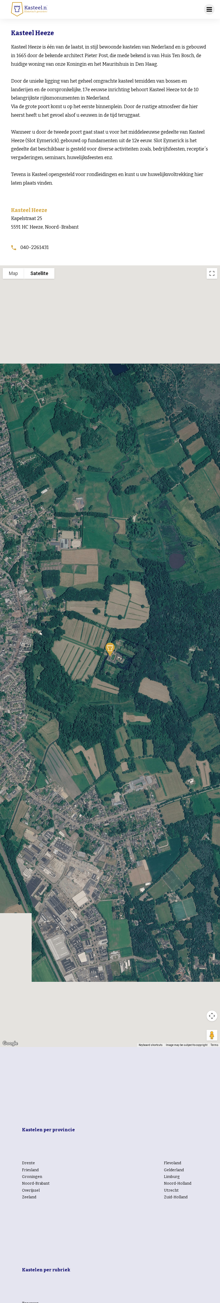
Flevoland (172, 1163)
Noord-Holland (177, 1183)
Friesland (30, 1170)
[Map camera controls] (212, 1016)
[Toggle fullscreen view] (212, 273)
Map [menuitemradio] (13, 273)
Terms (214, 1045)
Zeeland (29, 1197)
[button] (110, 649)
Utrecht (171, 1190)
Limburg (172, 1176)
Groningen (32, 1176)
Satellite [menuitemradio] (39, 273)
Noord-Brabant (36, 1183)
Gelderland (174, 1170)
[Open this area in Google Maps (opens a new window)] (10, 1043)
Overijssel (31, 1190)
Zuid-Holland (176, 1197)
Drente (28, 1163)
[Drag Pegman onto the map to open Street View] (212, 1035)
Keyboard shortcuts (151, 1045)
